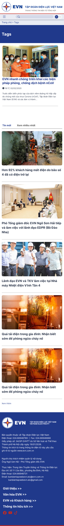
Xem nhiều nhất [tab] (26, 125)
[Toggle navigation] (4, 16)
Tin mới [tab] (6, 125)
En (60, 17)
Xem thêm (6, 403)
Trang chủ (7, 22)
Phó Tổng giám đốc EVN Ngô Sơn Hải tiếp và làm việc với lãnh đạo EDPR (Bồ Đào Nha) (31, 227)
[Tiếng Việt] (32, 6)
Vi (56, 17)
